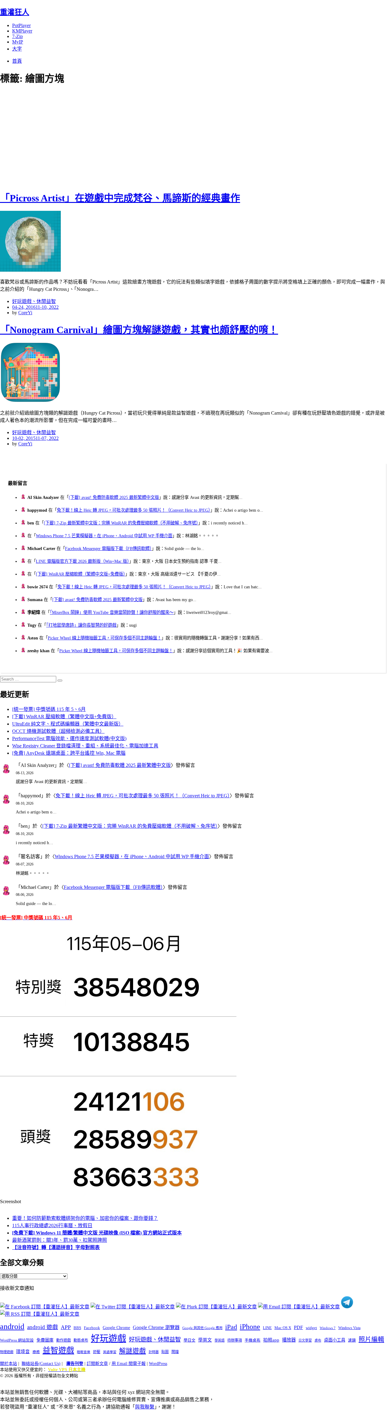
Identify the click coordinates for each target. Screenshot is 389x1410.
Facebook (92, 1327)
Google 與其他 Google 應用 (202, 1328)
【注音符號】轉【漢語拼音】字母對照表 (56, 1247)
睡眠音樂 (83, 1352)
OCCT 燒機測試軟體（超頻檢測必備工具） (58, 731)
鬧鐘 (175, 1352)
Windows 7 (328, 1328)
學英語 (220, 1340)
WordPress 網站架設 (17, 1340)
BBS (77, 1327)
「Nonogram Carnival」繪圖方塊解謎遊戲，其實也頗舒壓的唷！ (139, 329)
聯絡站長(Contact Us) (41, 1363)
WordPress (158, 1363)
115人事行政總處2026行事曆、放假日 (52, 1225)
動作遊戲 (63, 1340)
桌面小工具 (334, 1340)
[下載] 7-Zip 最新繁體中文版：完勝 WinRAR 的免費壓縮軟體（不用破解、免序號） (121, 522)
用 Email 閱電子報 (129, 1363)
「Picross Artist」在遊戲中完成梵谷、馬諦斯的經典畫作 (120, 198)
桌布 (318, 1340)
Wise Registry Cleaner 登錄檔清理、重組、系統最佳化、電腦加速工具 (85, 745)
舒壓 (96, 1352)
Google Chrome (116, 1327)
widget (311, 1327)
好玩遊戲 (108, 1338)
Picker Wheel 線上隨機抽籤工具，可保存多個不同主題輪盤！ (104, 637)
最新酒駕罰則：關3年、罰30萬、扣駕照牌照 (59, 1240)
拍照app (271, 1340)
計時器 (154, 1352)
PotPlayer (21, 25)
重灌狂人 (14, 12)
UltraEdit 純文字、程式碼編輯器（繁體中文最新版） (67, 723)
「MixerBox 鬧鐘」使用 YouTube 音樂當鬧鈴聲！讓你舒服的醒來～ (112, 612)
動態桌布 (81, 1340)
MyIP (17, 41)
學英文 (205, 1340)
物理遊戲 (6, 1352)
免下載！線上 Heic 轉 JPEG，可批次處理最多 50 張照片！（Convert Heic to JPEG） (133, 510)
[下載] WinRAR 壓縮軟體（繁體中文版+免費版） (80, 574)
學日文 (189, 1340)
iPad (231, 1327)
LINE (267, 1328)
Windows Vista (349, 1328)
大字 (17, 48)
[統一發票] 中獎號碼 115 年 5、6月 (49, 709)
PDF (298, 1327)
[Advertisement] (109, 137)
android (12, 1326)
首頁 (17, 61)
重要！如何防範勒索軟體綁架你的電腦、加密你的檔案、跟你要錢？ (85, 1218)
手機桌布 (252, 1340)
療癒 (36, 1352)
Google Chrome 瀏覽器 (156, 1327)
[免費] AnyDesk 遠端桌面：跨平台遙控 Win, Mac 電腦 (69, 753)
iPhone (250, 1327)
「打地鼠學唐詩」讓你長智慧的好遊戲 (81, 625)
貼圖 (165, 1352)
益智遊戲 (58, 1350)
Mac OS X (282, 1328)
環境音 (23, 1351)
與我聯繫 (144, 1406)
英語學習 (109, 1352)
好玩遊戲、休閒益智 (34, 301)
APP (66, 1327)
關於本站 (8, 1363)
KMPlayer (22, 30)
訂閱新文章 (97, 1363)
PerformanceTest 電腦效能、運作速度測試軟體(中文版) (69, 738)
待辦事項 (234, 1340)
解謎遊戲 (132, 1351)
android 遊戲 (42, 1327)
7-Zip (17, 36)
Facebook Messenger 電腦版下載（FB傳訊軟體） (108, 548)
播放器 (289, 1339)
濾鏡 (352, 1340)
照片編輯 (371, 1339)
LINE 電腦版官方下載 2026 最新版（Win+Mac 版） (82, 561)
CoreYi (25, 312)
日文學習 (305, 1340)
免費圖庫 (44, 1340)
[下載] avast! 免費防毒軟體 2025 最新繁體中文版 (114, 497)
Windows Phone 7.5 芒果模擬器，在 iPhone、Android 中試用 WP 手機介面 (104, 535)
